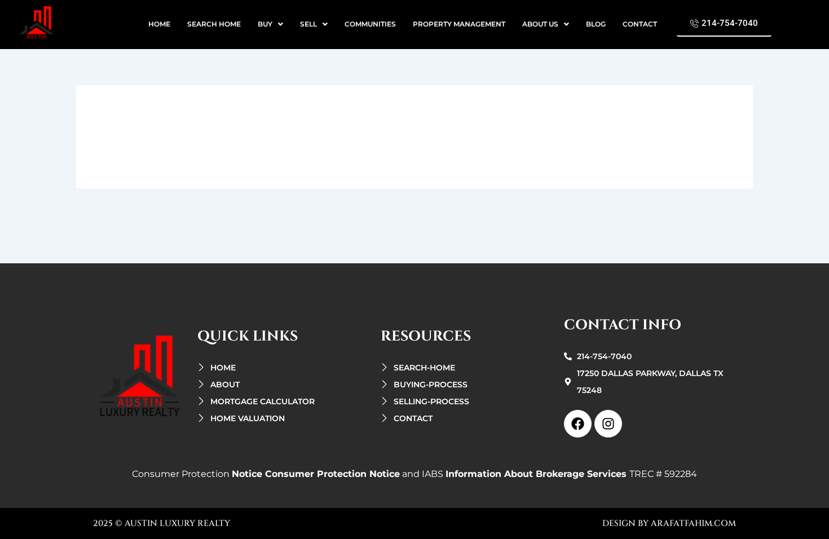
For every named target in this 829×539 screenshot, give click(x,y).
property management (459, 24)
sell (308, 24)
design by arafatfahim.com (669, 523)
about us (540, 24)
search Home (214, 24)
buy (265, 24)
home (159, 24)
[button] (270, 24)
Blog (596, 24)
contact (640, 24)
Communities (370, 24)
